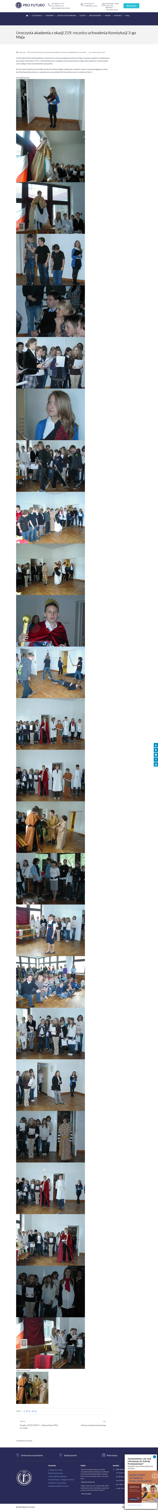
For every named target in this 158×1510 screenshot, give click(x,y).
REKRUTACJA (131, 6)
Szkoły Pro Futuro (99, 52)
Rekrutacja (112, 1455)
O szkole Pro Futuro (55, 1470)
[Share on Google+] (29, 1411)
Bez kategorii (34, 52)
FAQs (127, 15)
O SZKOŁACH (37, 15)
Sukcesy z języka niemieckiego (93, 1425)
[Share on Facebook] (24, 1411)
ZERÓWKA (49, 15)
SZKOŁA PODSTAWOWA (66, 15)
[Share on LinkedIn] (36, 1411)
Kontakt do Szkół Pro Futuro (58, 1486)
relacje (41, 52)
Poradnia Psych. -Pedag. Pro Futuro (61, 1480)
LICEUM (82, 15)
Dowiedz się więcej (135, 1505)
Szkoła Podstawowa (55, 1473)
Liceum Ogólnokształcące (57, 1476)
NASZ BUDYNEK (95, 15)
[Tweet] (27, 1411)
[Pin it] (33, 1411)
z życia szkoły (82, 52)
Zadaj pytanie (70, 1455)
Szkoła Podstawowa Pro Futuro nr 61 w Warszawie (60, 52)
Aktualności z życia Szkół (57, 1483)
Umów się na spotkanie (32, 1455)
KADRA (107, 15)
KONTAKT (118, 15)
